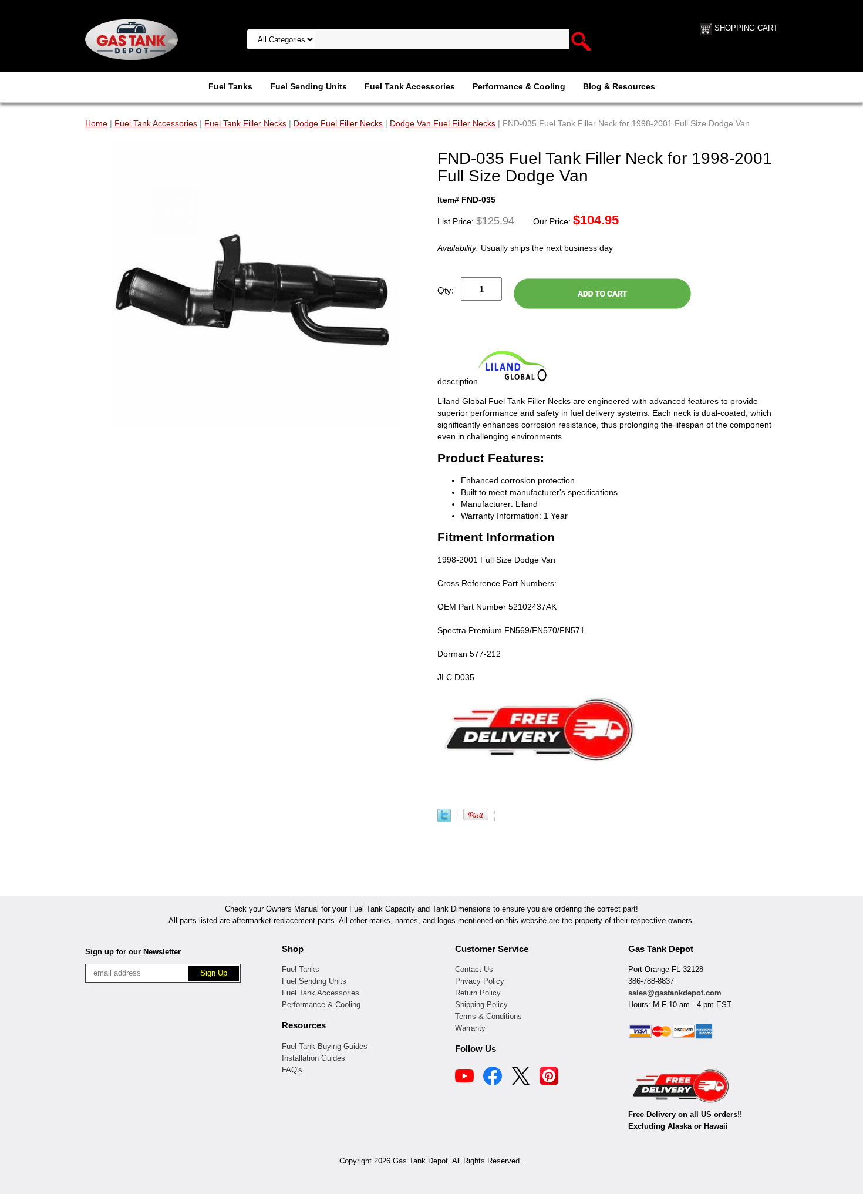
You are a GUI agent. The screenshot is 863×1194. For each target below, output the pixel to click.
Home (96, 123)
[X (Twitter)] (520, 1078)
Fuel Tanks (230, 86)
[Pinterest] (549, 1078)
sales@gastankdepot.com (675, 992)
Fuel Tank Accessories (410, 86)
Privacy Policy (479, 981)
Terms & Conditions (488, 1016)
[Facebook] (492, 1078)
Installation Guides (313, 1058)
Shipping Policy (481, 1004)
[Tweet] (444, 819)
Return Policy (478, 992)
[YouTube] (464, 1078)
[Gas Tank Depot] (131, 38)
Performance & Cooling (519, 86)
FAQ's (292, 1069)
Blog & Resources (619, 86)
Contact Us (474, 969)
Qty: (445, 290)
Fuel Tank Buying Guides (325, 1046)
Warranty (470, 1028)
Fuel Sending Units (308, 86)
